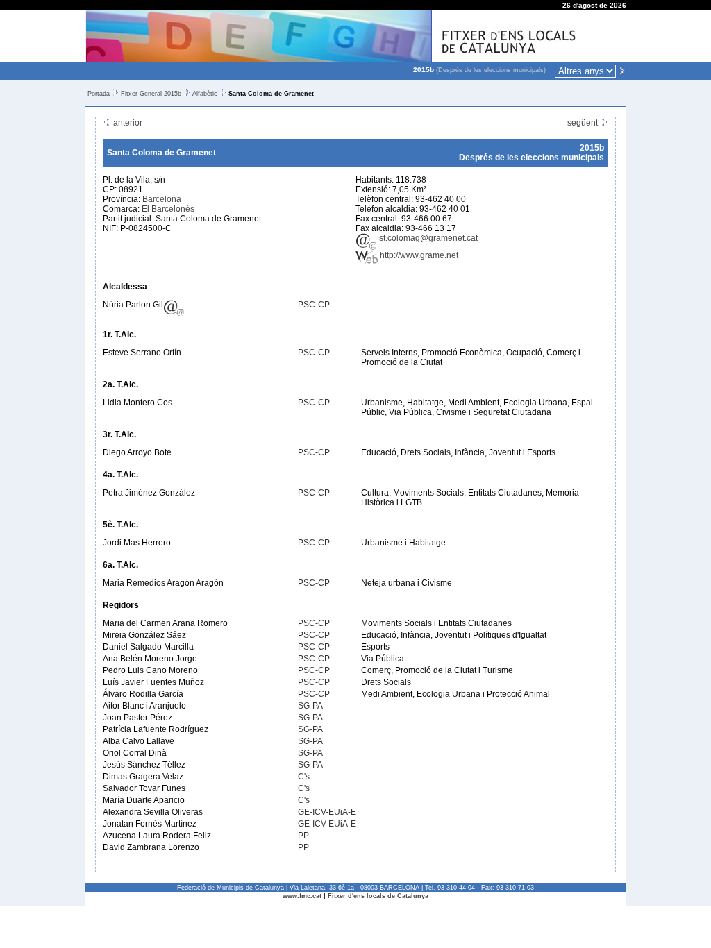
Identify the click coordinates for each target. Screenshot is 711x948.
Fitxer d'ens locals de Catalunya (378, 895)
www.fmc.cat (302, 895)
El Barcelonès (168, 209)
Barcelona (161, 199)
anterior (126, 123)
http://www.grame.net (418, 255)
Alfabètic (204, 93)
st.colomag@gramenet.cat (427, 238)
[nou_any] (622, 70)
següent (583, 123)
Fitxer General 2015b (151, 93)
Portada (98, 93)
